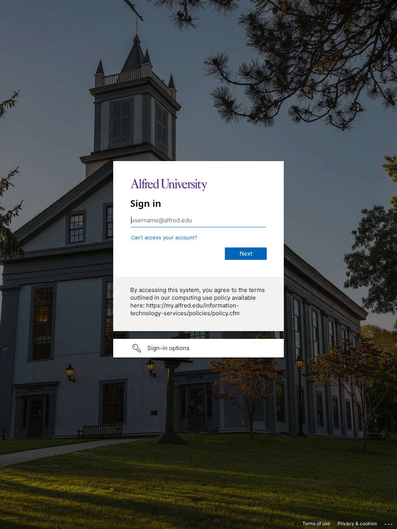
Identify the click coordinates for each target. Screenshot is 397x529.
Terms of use (316, 523)
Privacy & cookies (357, 523)
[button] (198, 348)
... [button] (389, 522)
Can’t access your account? (164, 237)
